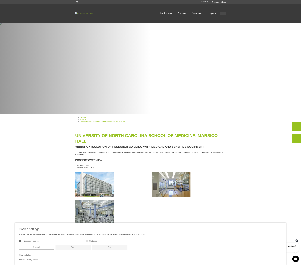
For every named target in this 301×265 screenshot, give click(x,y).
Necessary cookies (31, 241)
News (223, 2)
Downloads (197, 13)
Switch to (204, 2)
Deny (73, 247)
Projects (212, 13)
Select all (36, 247)
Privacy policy (32, 260)
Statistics (93, 241)
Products (182, 13)
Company (216, 2)
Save (110, 247)
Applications (165, 13)
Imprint (21, 260)
